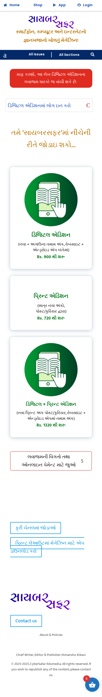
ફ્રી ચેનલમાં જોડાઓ (35, 528)
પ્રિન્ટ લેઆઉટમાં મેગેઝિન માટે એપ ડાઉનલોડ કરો (47, 547)
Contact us (26, 621)
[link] (18, 513)
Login (88, 5)
